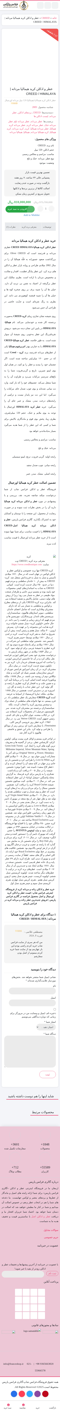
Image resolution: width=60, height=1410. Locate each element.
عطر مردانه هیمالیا (40, 128)
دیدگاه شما (50, 1034)
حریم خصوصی (51, 1237)
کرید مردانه (18, 128)
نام (54, 986)
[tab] (49, 226)
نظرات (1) (11, 227)
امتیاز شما (50, 1022)
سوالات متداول (51, 1230)
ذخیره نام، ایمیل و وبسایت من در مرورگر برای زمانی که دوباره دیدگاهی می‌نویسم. (33, 1015)
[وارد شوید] (47, 5)
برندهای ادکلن (25, 112)
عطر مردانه (36, 121)
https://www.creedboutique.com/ (26, 564)
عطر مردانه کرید (35, 125)
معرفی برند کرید (29, 227)
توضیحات (47, 227)
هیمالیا (27, 132)
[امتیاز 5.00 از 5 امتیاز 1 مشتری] (11, 103)
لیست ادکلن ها (41, 116)
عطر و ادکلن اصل (40, 1216)
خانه (54, 18)
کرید (27, 128)
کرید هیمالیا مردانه (40, 132)
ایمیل (53, 998)
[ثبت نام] (40, 5)
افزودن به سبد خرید (17, 209)
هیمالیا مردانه (16, 132)
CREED (46, 18)
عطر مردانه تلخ (21, 121)
